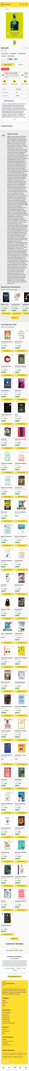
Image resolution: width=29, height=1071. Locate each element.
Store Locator (6, 1031)
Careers (4, 1039)
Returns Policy (6, 1019)
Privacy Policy (6, 1014)
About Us (5, 1029)
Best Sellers (12, 1053)
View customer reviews (14, 976)
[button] (23, 4)
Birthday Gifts (20, 1053)
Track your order (7, 1044)
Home (2, 9)
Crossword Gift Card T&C (9, 1023)
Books (4, 1000)
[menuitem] (3, 1068)
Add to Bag (6, 64)
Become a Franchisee (8, 1041)
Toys (4, 1004)
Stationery (5, 1002)
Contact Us (5, 1043)
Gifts (4, 1005)
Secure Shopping (7, 1012)
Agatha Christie (4, 50)
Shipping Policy (6, 1017)
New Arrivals (6, 1053)
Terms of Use (6, 1015)
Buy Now (20, 64)
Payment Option (6, 1021)
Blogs (4, 1033)
